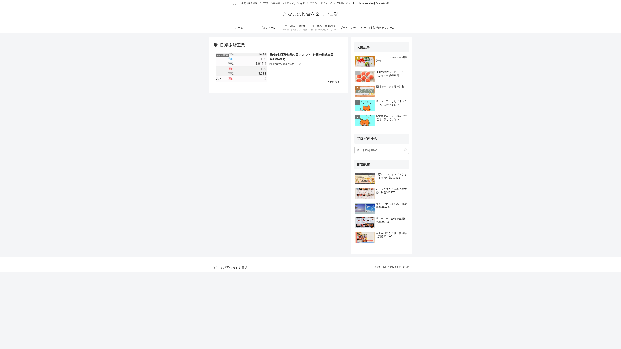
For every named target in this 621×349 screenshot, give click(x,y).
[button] (405, 150)
